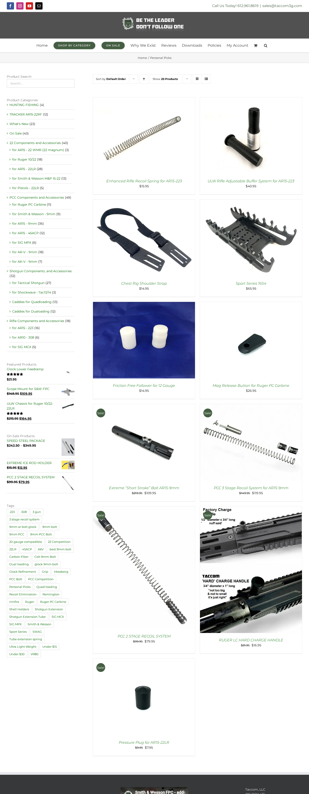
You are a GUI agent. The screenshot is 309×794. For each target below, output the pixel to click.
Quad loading (46, 587)
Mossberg (61, 571)
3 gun (37, 512)
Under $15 (49, 646)
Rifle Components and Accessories (37, 321)
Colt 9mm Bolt (45, 556)
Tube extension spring (25, 639)
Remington (51, 594)
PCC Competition (41, 579)
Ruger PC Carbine (53, 602)
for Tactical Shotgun (28, 283)
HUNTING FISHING (24, 105)
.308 (24, 512)
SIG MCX (58, 616)
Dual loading (19, 564)
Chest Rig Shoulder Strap (144, 283)
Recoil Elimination (23, 594)
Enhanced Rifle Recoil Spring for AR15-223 (144, 181)
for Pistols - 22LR (25, 188)
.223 (12, 512)
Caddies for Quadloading (32, 302)
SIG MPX (15, 624)
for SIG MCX (21, 347)
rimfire (14, 602)
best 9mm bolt (60, 549)
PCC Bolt (15, 579)
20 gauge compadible (25, 542)
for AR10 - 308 (23, 337)
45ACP (27, 549)
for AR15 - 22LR (24, 169)
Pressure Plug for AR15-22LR (144, 742)
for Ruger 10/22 (24, 159)
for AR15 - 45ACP (25, 233)
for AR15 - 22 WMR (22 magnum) (38, 150)
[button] (265, 45)
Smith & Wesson (39, 624)
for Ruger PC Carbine (29, 204)
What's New (19, 124)
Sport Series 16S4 (251, 283)
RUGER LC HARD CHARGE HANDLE (251, 640)
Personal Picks (20, 587)
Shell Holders (19, 609)
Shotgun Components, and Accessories (41, 271)
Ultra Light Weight (22, 646)
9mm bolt (49, 527)
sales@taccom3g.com (282, 6)
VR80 (34, 654)
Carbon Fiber (19, 556)
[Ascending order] (143, 79)
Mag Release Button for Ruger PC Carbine (251, 385)
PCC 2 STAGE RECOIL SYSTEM (144, 636)
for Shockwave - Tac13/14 (31, 292)
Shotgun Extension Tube (27, 616)
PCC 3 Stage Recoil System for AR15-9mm (251, 488)
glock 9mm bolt (46, 564)
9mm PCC (16, 534)
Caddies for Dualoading (31, 311)
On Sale (16, 133)
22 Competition (59, 542)
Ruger (29, 602)
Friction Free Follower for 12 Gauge (144, 385)
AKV (41, 549)
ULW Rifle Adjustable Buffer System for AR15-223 (251, 181)
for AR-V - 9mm (24, 252)
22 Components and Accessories (35, 143)
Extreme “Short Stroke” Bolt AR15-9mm (144, 488)
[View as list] (206, 79)
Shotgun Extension (49, 609)
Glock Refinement (22, 571)
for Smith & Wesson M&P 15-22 (36, 178)
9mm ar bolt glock (22, 527)
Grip (45, 571)
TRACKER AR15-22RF (26, 114)
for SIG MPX (21, 243)
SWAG (37, 631)
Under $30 (17, 654)
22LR (12, 549)
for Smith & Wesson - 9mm (33, 214)
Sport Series (18, 631)
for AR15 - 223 (22, 328)
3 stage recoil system (24, 519)
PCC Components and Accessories (37, 197)
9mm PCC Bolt (41, 534)
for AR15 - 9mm (24, 223)
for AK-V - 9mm (24, 262)
